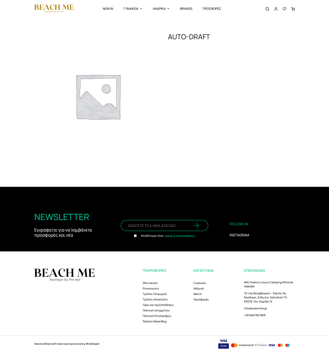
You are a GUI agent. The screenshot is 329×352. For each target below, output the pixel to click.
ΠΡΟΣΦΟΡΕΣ (212, 9)
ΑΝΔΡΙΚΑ (159, 9)
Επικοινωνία (151, 288)
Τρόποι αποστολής (155, 299)
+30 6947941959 (254, 315)
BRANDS (186, 9)
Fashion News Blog (155, 321)
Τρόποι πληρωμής (155, 294)
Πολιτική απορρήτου (156, 310)
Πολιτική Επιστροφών (157, 316)
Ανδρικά (198, 288)
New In (197, 294)
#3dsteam (93, 344)
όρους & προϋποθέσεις (180, 236)
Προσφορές (201, 299)
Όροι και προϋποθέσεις (158, 305)
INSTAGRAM (239, 235)
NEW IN (108, 9)
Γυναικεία (199, 283)
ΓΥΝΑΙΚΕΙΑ (131, 9)
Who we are (150, 283)
